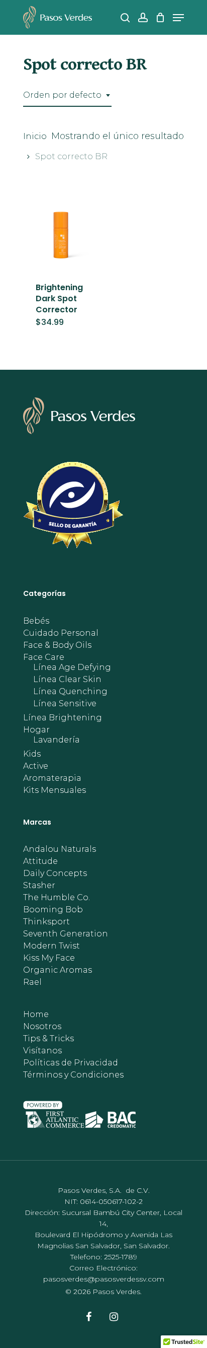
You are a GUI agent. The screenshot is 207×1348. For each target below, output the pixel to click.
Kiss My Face (49, 958)
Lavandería (56, 740)
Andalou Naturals (59, 849)
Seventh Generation (65, 934)
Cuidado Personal (60, 633)
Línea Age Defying (72, 667)
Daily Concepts (55, 873)
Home (36, 1014)
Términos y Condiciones (73, 1075)
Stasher (39, 886)
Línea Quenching (70, 692)
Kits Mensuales (54, 790)
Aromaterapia (52, 778)
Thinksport (46, 922)
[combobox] (67, 95)
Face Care (43, 657)
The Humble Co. (56, 898)
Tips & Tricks (48, 1039)
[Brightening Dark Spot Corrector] (61, 231)
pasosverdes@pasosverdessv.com (103, 1279)
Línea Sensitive (64, 704)
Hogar (36, 730)
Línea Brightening (62, 718)
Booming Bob (53, 910)
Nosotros (42, 1027)
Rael (32, 982)
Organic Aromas (57, 970)
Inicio (35, 136)
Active (35, 766)
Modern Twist (51, 946)
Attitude (40, 861)
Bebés (36, 621)
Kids (32, 754)
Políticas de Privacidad (70, 1063)
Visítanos (42, 1051)
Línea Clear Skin (67, 680)
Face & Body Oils (57, 645)
